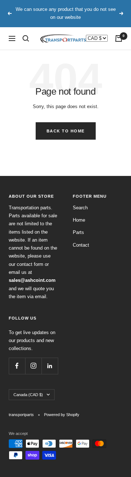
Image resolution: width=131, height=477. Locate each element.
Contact (81, 245)
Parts (78, 232)
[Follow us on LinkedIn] (49, 366)
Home (79, 220)
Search (80, 207)
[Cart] (118, 38)
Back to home (66, 131)
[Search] (26, 38)
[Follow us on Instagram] (33, 366)
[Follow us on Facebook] (17, 366)
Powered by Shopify (61, 414)
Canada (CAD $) (28, 394)
